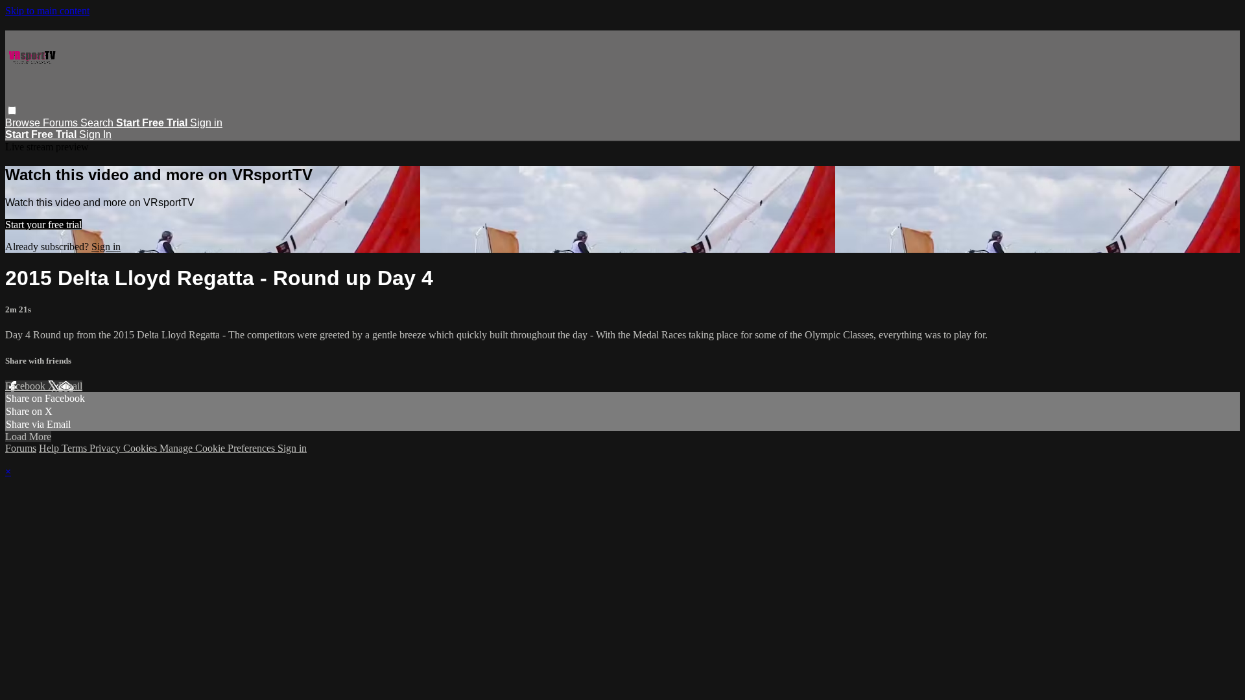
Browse (24, 122)
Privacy (106, 448)
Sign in (206, 122)
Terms (75, 448)
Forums (61, 122)
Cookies (141, 448)
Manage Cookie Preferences (219, 448)
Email (70, 385)
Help (50, 448)
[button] (12, 110)
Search (98, 122)
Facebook (26, 385)
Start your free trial (43, 224)
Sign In (95, 134)
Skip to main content (47, 10)
